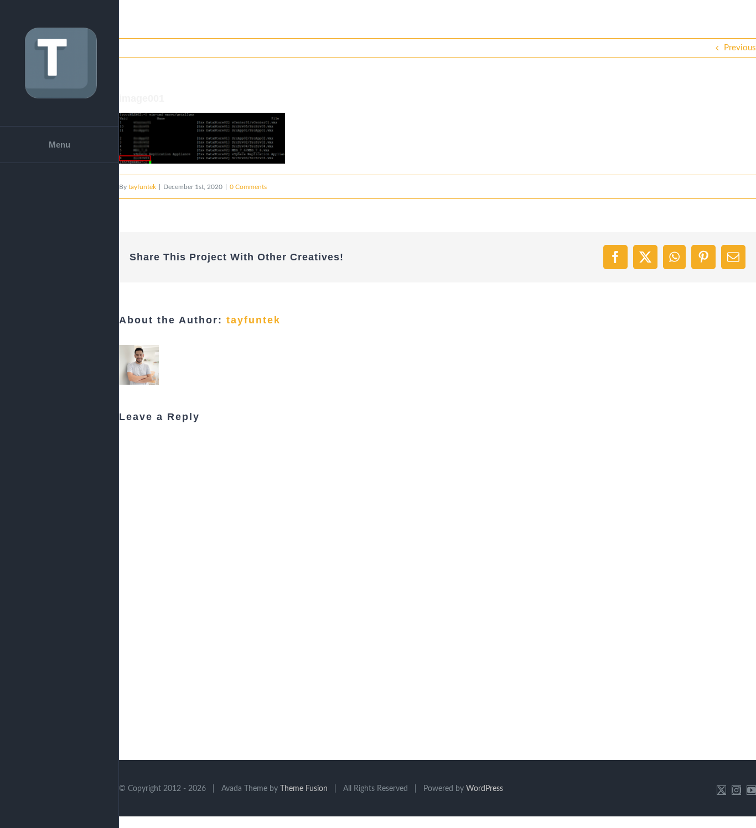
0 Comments (248, 187)
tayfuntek (142, 187)
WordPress (484, 789)
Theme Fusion (304, 789)
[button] (202, 138)
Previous (740, 48)
